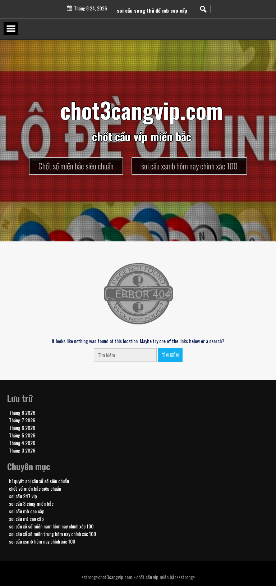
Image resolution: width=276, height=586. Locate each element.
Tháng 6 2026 (22, 427)
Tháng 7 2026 (22, 420)
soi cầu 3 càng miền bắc (31, 503)
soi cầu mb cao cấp (27, 511)
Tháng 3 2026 (22, 450)
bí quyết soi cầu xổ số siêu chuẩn (39, 481)
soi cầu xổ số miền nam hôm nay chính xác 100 (51, 526)
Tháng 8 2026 (22, 412)
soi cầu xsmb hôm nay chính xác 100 (42, 541)
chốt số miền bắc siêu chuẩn (35, 488)
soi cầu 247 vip (23, 496)
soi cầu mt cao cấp (26, 518)
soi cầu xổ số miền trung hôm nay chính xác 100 (52, 533)
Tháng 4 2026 (22, 442)
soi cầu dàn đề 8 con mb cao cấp (152, 5)
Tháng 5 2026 (22, 435)
